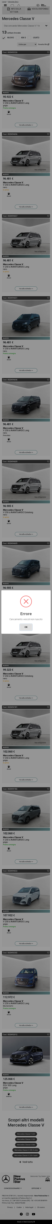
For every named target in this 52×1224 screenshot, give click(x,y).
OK (26, 627)
